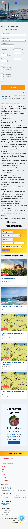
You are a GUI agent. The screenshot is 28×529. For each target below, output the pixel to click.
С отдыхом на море (8, 71)
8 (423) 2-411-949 (6, 487)
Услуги (4, 469)
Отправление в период (6, 58)
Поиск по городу (5, 43)
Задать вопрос (14, 442)
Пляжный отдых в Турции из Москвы (12, 306)
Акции (4, 477)
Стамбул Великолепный (9, 278)
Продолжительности (16, 98)
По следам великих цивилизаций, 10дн (13, 391)
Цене (24, 98)
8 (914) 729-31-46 (6, 489)
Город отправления (5, 33)
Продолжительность (6, 53)
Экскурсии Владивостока (9, 458)
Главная (4, 461)
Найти (13, 87)
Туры (3, 466)
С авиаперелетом (7, 65)
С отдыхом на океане (8, 74)
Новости (4, 474)
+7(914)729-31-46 (15, 437)
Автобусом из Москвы (8, 69)
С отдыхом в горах (7, 78)
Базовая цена (4, 49)
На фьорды (6, 81)
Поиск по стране (5, 38)
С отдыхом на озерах (8, 76)
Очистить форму (22, 92)
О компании (5, 472)
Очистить (6, 250)
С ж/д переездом (7, 67)
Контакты (5, 480)
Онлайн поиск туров (7, 463)
